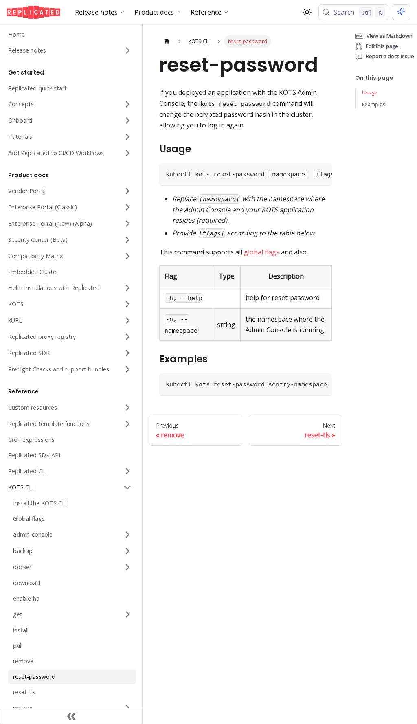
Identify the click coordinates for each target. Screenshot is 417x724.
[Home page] (167, 41)
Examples (374, 104)
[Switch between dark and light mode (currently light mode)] (307, 12)
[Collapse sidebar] (71, 716)
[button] (69, 50)
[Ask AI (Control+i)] (401, 12)
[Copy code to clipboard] (322, 173)
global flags (261, 252)
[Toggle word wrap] (307, 173)
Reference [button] (206, 12)
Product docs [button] (154, 12)
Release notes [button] (96, 12)
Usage (369, 92)
